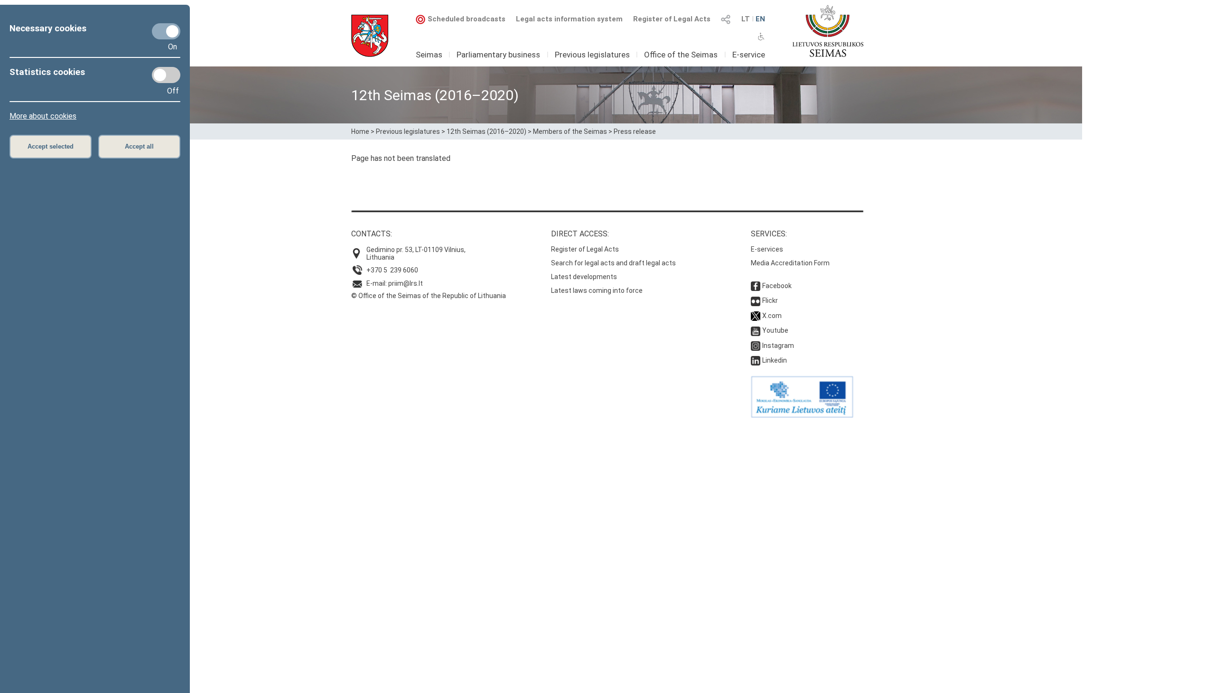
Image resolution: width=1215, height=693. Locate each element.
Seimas (429, 54)
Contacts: (371, 233)
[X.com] (755, 315)
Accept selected (51, 146)
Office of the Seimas (681, 54)
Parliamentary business (498, 54)
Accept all (139, 146)
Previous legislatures (592, 54)
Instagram (778, 345)
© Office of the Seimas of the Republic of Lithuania (428, 296)
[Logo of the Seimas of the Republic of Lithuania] (828, 31)
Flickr (770, 300)
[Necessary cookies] (166, 31)
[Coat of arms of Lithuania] (369, 36)
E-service (748, 54)
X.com (772, 315)
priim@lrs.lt (405, 283)
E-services (767, 249)
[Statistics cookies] (166, 75)
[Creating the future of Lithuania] (802, 415)
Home (360, 131)
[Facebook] (755, 286)
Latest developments (584, 277)
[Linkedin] (755, 360)
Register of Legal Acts (671, 19)
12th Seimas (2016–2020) (486, 131)
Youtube (775, 330)
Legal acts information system (569, 19)
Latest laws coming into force (597, 290)
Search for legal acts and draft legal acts (613, 263)
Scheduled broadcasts (466, 19)
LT (745, 19)
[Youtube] (755, 330)
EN (760, 19)
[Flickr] (755, 300)
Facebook (777, 286)
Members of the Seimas (570, 131)
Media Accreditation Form (790, 263)
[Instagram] (755, 345)
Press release (635, 131)
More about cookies (42, 116)
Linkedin (774, 360)
